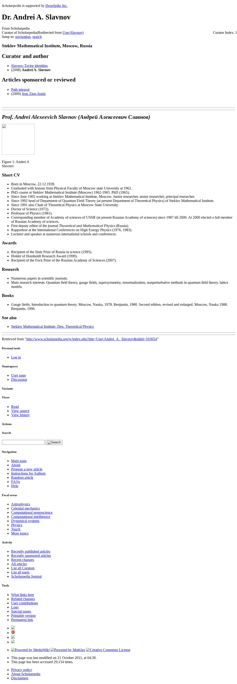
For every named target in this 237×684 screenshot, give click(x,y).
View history (20, 415)
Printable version (23, 616)
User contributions (24, 603)
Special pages (21, 611)
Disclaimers (19, 678)
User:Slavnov (72, 33)
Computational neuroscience (32, 512)
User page (18, 375)
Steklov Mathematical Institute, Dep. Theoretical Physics (52, 326)
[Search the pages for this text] (54, 442)
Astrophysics (20, 504)
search (37, 37)
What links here (22, 595)
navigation (23, 37)
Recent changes (22, 560)
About (15, 465)
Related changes (23, 599)
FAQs (15, 482)
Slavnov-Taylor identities (29, 66)
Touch (15, 529)
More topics (19, 533)
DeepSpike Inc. (56, 6)
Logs (15, 607)
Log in (16, 357)
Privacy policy (21, 670)
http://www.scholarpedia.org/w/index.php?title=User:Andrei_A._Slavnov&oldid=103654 (91, 339)
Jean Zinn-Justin (34, 94)
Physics (16, 525)
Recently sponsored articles (31, 556)
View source (20, 411)
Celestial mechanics (25, 508)
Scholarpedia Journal (26, 576)
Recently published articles (30, 551)
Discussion (19, 379)
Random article (22, 477)
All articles (19, 564)
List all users (20, 572)
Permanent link (22, 620)
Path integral (20, 89)
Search (6, 433)
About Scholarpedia (25, 674)
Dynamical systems (25, 521)
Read (15, 407)
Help (14, 486)
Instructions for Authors (28, 473)
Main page (19, 461)
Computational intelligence (30, 517)
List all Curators (22, 568)
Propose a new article (26, 469)
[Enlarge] (3, 158)
